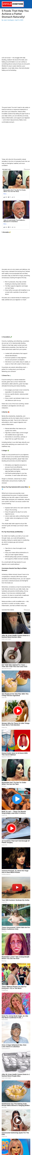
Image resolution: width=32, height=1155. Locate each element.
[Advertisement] (16, 40)
